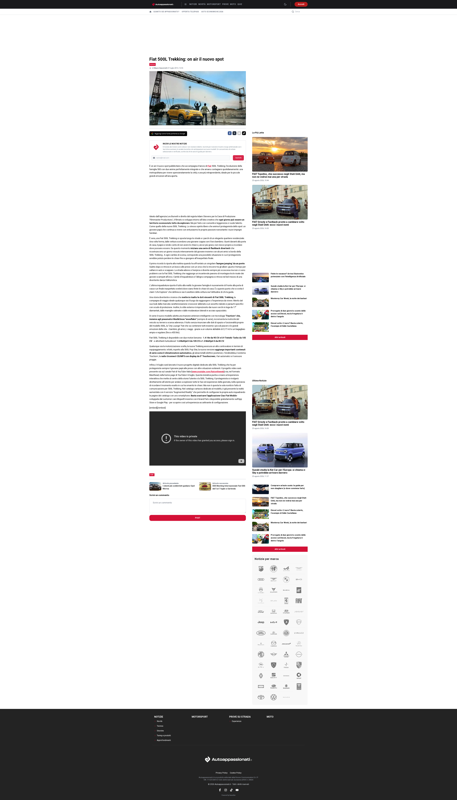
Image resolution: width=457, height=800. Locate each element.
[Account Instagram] (225, 790)
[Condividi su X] (234, 133)
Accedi (301, 4)
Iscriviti (238, 158)
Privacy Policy (222, 773)
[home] (150, 12)
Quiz (239, 4)
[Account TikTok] (231, 790)
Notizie (193, 4)
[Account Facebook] (220, 790)
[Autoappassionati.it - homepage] (163, 4)
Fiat (209, 166)
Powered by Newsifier (229, 795)
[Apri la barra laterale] (185, 4)
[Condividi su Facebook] (230, 133)
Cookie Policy (235, 773)
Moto (233, 4)
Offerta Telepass (190, 12)
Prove (225, 4)
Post (197, 518)
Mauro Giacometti (160, 68)
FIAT (152, 475)
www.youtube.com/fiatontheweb (208, 371)
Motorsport (214, 4)
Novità (202, 4)
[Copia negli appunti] (244, 133)
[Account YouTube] (237, 790)
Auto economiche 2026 (212, 12)
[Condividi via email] (239, 133)
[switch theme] (285, 4)
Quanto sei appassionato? (166, 12)
